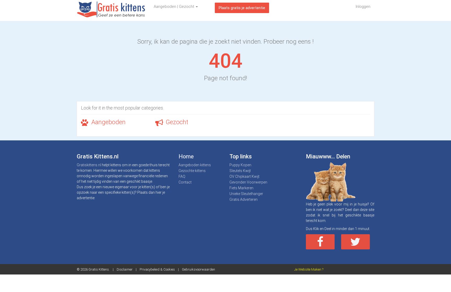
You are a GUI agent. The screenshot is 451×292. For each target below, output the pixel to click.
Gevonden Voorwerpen (248, 182)
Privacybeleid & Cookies (157, 269)
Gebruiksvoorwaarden (198, 269)
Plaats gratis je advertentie (242, 7)
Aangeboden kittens (195, 165)
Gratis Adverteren (243, 199)
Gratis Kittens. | (102, 269)
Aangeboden (108, 122)
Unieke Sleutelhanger (246, 194)
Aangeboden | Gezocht (174, 6)
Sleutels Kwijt (240, 171)
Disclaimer (125, 269)
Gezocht (177, 122)
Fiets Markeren (241, 188)
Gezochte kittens (192, 171)
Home (186, 156)
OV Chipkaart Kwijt (244, 176)
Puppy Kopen (240, 165)
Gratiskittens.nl (89, 165)
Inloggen (363, 6)
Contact (185, 182)
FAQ (182, 176)
